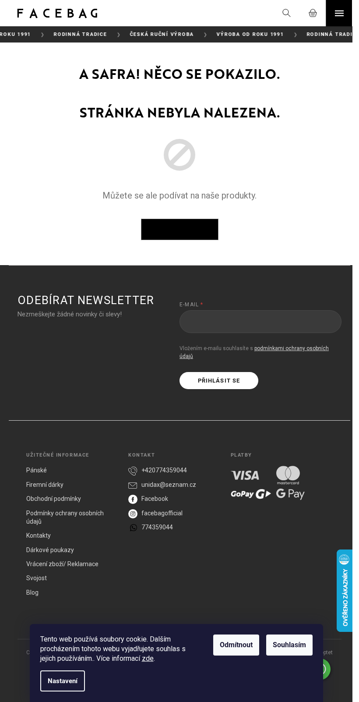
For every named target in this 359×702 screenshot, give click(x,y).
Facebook (154, 498)
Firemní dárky (44, 484)
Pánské (36, 470)
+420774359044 (164, 470)
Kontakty (38, 535)
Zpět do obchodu (179, 229)
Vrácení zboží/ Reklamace (62, 563)
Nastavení (62, 681)
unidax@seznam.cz (168, 484)
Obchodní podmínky (53, 498)
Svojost (36, 577)
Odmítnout (236, 645)
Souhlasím (289, 645)
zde (148, 658)
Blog (32, 592)
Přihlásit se (218, 380)
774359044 (157, 527)
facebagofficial (162, 513)
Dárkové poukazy (50, 549)
